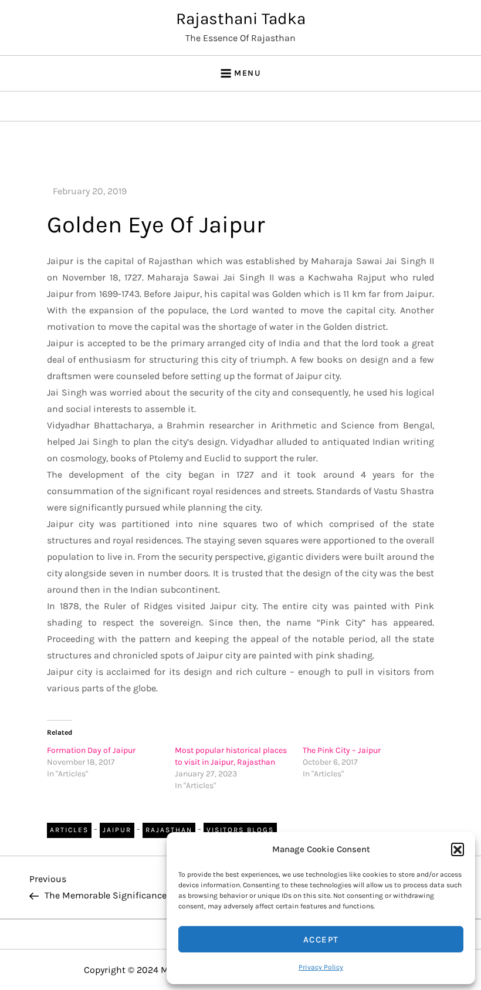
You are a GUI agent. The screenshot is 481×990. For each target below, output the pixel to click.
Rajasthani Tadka (241, 18)
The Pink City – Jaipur (342, 750)
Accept (321, 939)
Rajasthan (168, 830)
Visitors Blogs (240, 830)
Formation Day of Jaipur (91, 750)
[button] (457, 849)
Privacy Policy (321, 967)
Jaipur (117, 830)
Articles (69, 830)
